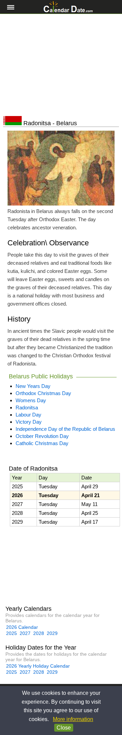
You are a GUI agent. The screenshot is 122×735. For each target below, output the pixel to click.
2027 (25, 633)
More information (73, 719)
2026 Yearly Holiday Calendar (38, 666)
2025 (11, 633)
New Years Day (33, 386)
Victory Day (29, 422)
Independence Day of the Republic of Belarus (65, 429)
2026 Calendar (22, 627)
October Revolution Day (42, 436)
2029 (52, 633)
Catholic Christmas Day (42, 443)
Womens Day (31, 400)
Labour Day (28, 415)
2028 (38, 633)
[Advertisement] (61, 65)
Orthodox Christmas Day (43, 393)
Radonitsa (27, 407)
